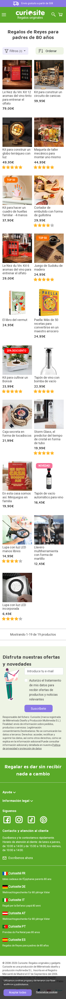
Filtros (16, 51)
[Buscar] (53, 15)
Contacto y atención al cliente (25, 831)
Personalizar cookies (46, 992)
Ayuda (7, 792)
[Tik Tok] (31, 819)
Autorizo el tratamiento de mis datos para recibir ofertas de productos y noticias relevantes (45, 690)
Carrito (60, 14)
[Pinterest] (44, 819)
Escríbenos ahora (20, 858)
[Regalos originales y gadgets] (30, 12)
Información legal (15, 801)
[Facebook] (7, 819)
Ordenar (51, 51)
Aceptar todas (17, 992)
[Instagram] (19, 819)
